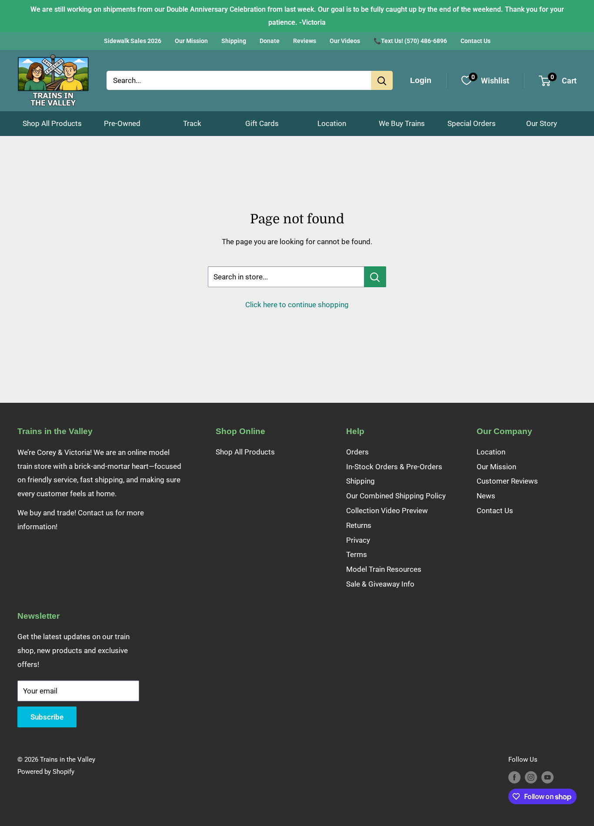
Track (192, 123)
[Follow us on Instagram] (531, 777)
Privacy (358, 540)
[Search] (382, 80)
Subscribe (46, 717)
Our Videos (345, 40)
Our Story (541, 123)
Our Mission (191, 40)
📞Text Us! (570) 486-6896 (410, 40)
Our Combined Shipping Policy (396, 495)
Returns (358, 525)
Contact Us (476, 40)
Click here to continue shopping (297, 304)
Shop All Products (52, 123)
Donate (270, 40)
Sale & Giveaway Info (380, 584)
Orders (357, 452)
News (486, 495)
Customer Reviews (507, 481)
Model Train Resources (383, 569)
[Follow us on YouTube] (547, 777)
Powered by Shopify (45, 772)
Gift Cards (262, 123)
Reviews (304, 40)
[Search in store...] (375, 276)
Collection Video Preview (387, 510)
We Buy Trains (402, 123)
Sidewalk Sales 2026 (132, 40)
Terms (356, 554)
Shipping (233, 40)
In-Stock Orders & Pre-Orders (394, 466)
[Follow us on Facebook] (514, 777)
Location (331, 123)
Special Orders (471, 123)
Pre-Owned (122, 123)
